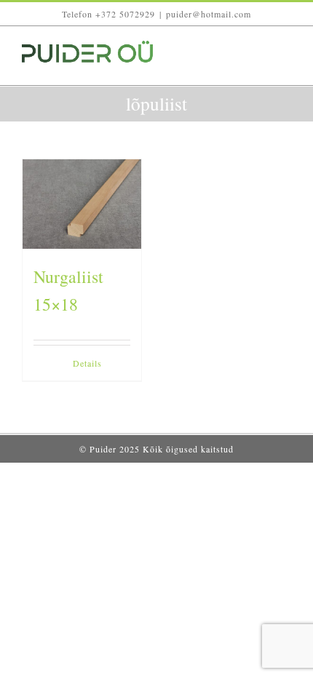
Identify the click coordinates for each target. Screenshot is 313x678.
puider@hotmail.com (208, 14)
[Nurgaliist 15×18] (82, 203)
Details (87, 363)
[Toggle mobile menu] (285, 63)
